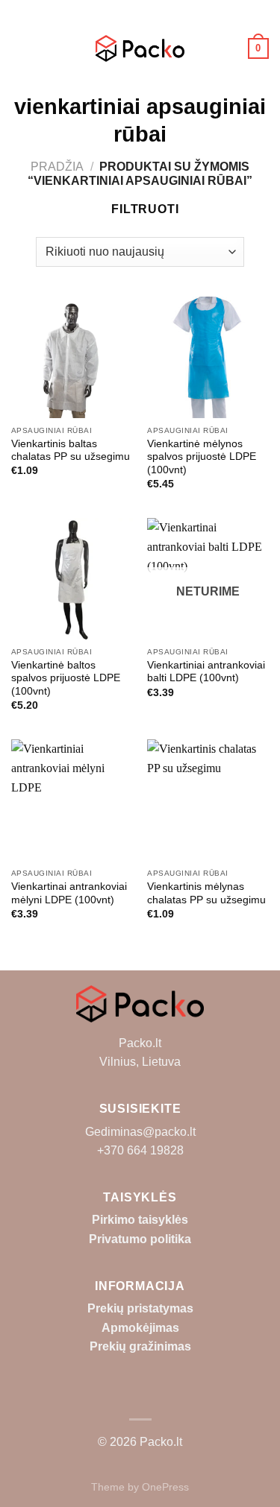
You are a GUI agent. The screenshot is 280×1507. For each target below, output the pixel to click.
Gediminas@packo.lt (140, 1131)
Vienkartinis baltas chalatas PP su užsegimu (70, 450)
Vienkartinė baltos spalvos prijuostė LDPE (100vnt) (65, 678)
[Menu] (20, 48)
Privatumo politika (140, 1239)
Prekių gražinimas (140, 1346)
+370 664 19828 (140, 1150)
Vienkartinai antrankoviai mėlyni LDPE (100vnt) (69, 893)
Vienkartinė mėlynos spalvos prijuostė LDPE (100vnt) (201, 457)
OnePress (165, 1487)
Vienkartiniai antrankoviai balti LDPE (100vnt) (206, 672)
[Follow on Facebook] (140, 1396)
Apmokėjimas (140, 1327)
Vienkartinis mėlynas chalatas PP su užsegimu (206, 893)
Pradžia (57, 166)
